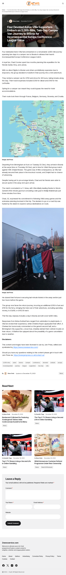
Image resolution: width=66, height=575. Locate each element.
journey (17, 366)
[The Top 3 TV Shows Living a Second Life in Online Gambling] (49, 401)
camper (28, 362)
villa (47, 366)
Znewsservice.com (10, 543)
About (10, 556)
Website (8, 512)
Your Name (9, 502)
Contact (12, 559)
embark (53, 362)
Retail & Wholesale (46, 467)
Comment (9, 488)
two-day (40, 366)
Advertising (26, 556)
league (24, 366)
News (61, 373)
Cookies (4, 559)
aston (14, 362)
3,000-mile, (6, 362)
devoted (45, 362)
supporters (32, 366)
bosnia (21, 362)
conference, (36, 362)
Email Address (39, 502)
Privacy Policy (50, 556)
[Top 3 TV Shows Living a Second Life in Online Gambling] (17, 445)
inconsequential (7, 366)
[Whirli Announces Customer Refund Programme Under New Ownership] (49, 445)
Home (3, 10)
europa (60, 362)
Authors (17, 556)
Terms (59, 556)
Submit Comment (13, 523)
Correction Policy (37, 556)
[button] (3, 3)
